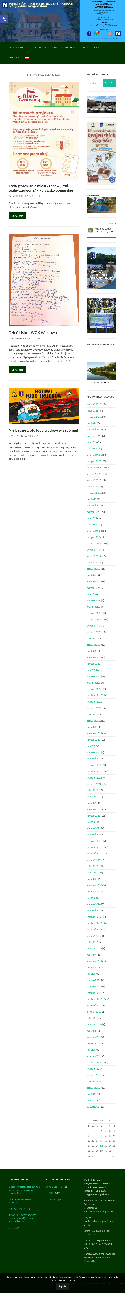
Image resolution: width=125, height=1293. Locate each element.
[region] (101, 371)
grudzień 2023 (94, 606)
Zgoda (62, 1286)
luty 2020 (92, 897)
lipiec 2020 (92, 866)
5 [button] (108, 382)
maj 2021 (91, 802)
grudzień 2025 (94, 454)
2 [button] (98, 382)
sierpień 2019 (94, 935)
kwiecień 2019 (94, 961)
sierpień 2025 (94, 480)
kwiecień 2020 (94, 885)
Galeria (70, 47)
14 (97, 1140)
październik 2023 (96, 619)
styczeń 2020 (94, 904)
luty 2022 (92, 745)
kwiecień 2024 (94, 581)
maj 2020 (91, 878)
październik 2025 (96, 467)
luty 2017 (92, 1100)
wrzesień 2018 (94, 1005)
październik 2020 (96, 847)
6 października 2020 (21, 436)
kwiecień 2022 (94, 733)
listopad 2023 (94, 613)
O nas (84, 47)
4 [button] (105, 382)
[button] (4, 19)
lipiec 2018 (92, 1018)
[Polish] (28, 58)
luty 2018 (92, 1049)
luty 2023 (92, 669)
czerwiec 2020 (94, 872)
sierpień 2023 (94, 631)
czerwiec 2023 (94, 644)
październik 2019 (96, 923)
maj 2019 (91, 954)
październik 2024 (96, 543)
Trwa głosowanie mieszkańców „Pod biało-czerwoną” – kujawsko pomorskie (41, 188)
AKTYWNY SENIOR (19, 1208)
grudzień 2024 (94, 530)
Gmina (55, 47)
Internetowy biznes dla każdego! (21, 1201)
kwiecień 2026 (94, 429)
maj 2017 (91, 1094)
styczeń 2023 (94, 676)
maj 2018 (91, 1030)
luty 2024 (92, 594)
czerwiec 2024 (94, 568)
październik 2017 (96, 1062)
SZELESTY (14, 1227)
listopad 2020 (94, 840)
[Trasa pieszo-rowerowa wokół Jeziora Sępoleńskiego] (101, 332)
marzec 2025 (93, 511)
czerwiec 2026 (94, 416)
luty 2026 (92, 442)
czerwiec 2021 (94, 796)
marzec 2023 (93, 663)
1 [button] (94, 382)
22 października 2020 (21, 196)
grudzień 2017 (94, 1056)
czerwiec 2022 (94, 720)
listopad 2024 (94, 537)
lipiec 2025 (92, 486)
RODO (97, 47)
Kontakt (14, 57)
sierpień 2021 (94, 783)
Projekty (53, 1199)
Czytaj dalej (17, 215)
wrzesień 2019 (94, 929)
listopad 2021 (94, 764)
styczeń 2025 (94, 524)
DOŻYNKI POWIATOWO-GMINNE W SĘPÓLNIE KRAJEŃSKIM (23, 1218)
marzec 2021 (93, 815)
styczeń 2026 (94, 448)
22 (101, 1145)
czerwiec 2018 (94, 1024)
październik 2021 (96, 771)
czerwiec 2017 (94, 1087)
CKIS (51, 1193)
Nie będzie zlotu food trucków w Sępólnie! (43, 430)
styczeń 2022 (94, 752)
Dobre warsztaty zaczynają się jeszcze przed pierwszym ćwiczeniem (24, 1189)
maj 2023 (91, 651)
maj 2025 (91, 499)
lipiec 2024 (92, 562)
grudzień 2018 (94, 986)
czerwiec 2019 (94, 948)
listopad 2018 (94, 992)
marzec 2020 (93, 891)
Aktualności (17, 47)
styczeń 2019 (94, 980)
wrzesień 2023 (94, 625)
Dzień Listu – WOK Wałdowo (33, 332)
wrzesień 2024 (94, 549)
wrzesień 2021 (94, 777)
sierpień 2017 (94, 1074)
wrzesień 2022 (94, 701)
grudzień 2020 (94, 834)
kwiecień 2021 (94, 809)
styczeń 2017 (94, 1106)
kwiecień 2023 (94, 657)
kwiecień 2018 (94, 1036)
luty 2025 (92, 518)
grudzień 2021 (94, 758)
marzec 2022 (93, 739)
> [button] (112, 370)
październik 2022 (96, 695)
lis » (113, 1156)
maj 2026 (91, 423)
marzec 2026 (93, 435)
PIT (39, 196)
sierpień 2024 (94, 556)
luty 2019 (92, 973)
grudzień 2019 (94, 910)
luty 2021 (92, 821)
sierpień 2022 (94, 707)
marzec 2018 (93, 1043)
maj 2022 (91, 726)
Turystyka (37, 47)
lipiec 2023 (92, 638)
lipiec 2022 (92, 714)
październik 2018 (96, 999)
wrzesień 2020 (94, 853)
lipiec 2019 (92, 942)
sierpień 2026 (94, 404)
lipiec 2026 (92, 410)
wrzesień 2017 (94, 1068)
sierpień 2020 (94, 859)
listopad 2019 (94, 916)
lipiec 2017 (92, 1081)
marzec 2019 (93, 967)
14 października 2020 (21, 338)
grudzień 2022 (94, 682)
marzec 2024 (93, 587)
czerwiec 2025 (94, 492)
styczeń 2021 (94, 828)
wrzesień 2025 (94, 473)
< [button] (90, 370)
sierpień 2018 (94, 1011)
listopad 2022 (94, 689)
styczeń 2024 (94, 600)
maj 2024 (91, 575)
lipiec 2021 (92, 790)
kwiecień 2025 (94, 505)
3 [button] (101, 382)
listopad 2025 (94, 461)
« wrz (90, 1156)
